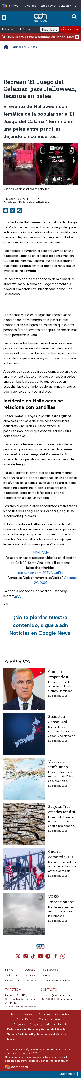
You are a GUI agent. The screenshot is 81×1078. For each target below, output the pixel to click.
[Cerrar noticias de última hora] (76, 37)
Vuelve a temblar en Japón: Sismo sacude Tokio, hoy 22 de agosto (60, 764)
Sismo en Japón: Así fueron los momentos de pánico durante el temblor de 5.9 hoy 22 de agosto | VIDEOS (62, 719)
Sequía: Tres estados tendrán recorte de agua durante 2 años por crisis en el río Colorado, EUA (63, 809)
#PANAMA (40, 553)
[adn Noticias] (40, 17)
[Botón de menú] (4, 17)
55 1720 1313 (47, 999)
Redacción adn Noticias (34, 202)
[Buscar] (75, 17)
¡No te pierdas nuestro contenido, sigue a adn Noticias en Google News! (40, 625)
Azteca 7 (65, 5)
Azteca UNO (48, 5)
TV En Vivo (72, 29)
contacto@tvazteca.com (55, 995)
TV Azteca (29, 5)
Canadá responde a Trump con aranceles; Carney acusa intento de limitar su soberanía (60, 674)
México (25, 29)
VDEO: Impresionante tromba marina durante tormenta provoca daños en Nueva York (62, 899)
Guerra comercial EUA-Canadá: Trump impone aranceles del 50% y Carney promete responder (62, 854)
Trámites (8, 29)
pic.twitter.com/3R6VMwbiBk (40, 573)
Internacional (19, 46)
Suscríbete (50, 29)
